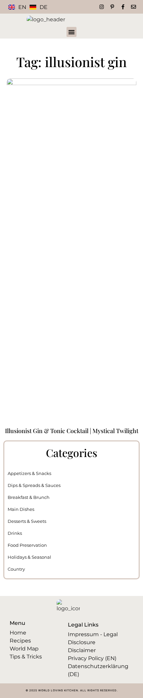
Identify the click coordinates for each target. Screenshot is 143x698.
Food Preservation (27, 545)
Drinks (15, 533)
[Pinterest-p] (112, 6)
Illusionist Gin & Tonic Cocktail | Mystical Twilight (71, 431)
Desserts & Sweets (27, 521)
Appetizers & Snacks (29, 473)
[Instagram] (101, 6)
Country (16, 569)
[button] (71, 32)
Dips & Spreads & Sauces (34, 485)
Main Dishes (21, 509)
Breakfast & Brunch (29, 497)
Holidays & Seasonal (29, 557)
